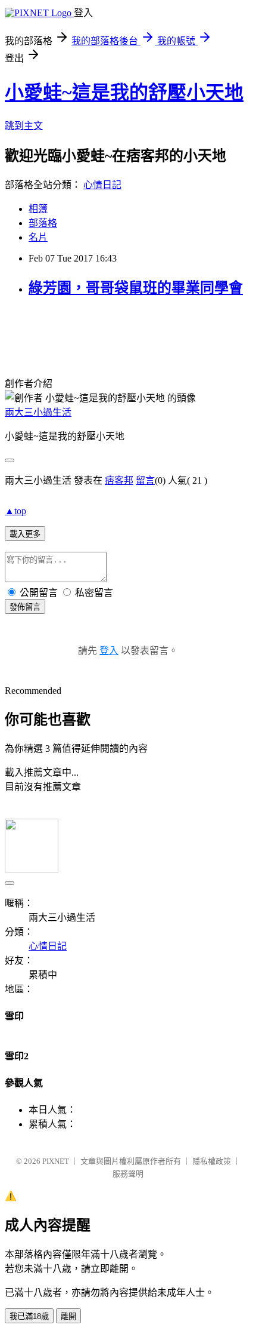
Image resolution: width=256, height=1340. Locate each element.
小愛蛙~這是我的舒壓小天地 (124, 92)
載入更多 (25, 534)
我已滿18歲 (29, 1316)
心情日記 (102, 185)
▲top (15, 511)
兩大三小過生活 (38, 412)
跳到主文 (24, 126)
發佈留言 (25, 607)
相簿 (38, 209)
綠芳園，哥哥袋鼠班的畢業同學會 (136, 288)
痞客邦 (119, 480)
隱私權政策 (211, 1161)
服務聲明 (128, 1173)
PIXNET (55, 1161)
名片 (38, 237)
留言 (145, 480)
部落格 (43, 223)
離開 (68, 1316)
